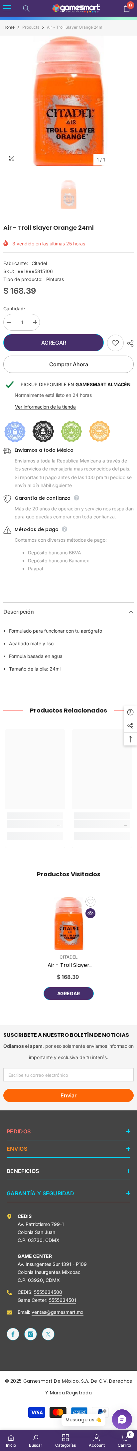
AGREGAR (53, 342)
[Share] (129, 343)
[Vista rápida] (90, 913)
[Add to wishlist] (115, 343)
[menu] (7, 8)
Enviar (68, 1095)
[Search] (26, 9)
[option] (68, 101)
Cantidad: (14, 308)
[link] (35, 824)
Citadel (39, 263)
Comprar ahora (68, 364)
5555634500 (48, 1292)
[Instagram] (30, 1334)
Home (9, 27)
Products (30, 27)
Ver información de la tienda (45, 407)
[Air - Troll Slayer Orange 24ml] (68, 923)
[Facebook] (13, 1334)
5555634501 (62, 1300)
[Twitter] (48, 1334)
